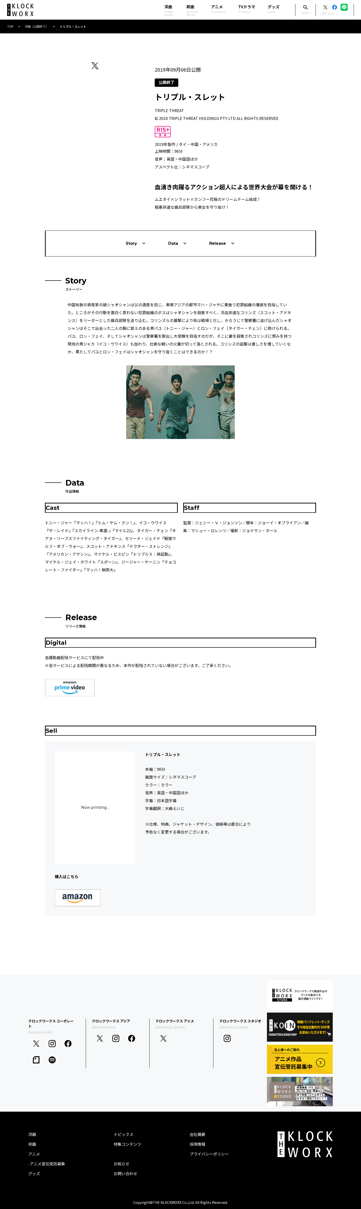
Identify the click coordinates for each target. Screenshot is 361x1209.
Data (173, 243)
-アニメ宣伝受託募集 (46, 1164)
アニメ (218, 8)
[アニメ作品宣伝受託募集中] (300, 1059)
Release (217, 243)
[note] (36, 1060)
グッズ (273, 8)
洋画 (32, 1134)
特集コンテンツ (127, 1144)
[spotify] (52, 1060)
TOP (10, 26)
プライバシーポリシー (209, 1154)
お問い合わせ (125, 1173)
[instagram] (52, 1044)
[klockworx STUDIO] (300, 1091)
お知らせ (121, 1164)
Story (131, 243)
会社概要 (197, 1134)
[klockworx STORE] (300, 995)
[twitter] (36, 1044)
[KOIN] (300, 1027)
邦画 (32, 1144)
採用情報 (197, 1144)
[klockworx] (20, 10)
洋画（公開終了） (36, 26)
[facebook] (68, 1044)
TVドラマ (246, 8)
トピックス (123, 1134)
